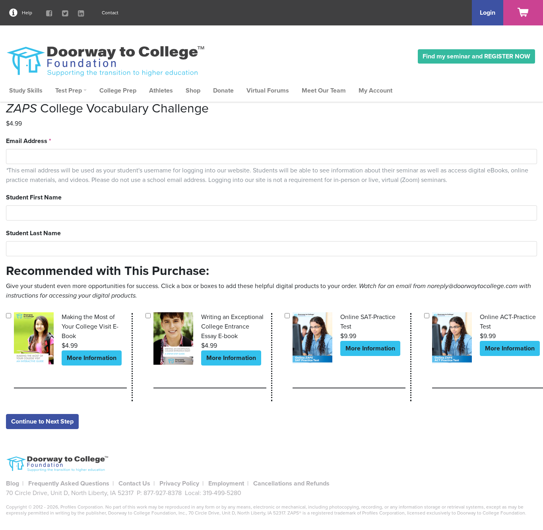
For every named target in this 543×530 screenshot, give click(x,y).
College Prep (117, 91)
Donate (223, 91)
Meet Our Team (324, 91)
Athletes (161, 91)
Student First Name (34, 197)
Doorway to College (109, 60)
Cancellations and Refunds (291, 483)
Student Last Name (33, 233)
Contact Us (134, 483)
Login (487, 13)
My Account (375, 91)
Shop (193, 91)
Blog (12, 483)
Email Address (28, 141)
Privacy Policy (179, 483)
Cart (523, 12)
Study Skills (26, 91)
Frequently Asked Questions (68, 483)
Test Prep (68, 91)
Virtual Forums (267, 91)
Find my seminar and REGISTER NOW (476, 56)
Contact (110, 12)
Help (27, 12)
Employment (226, 483)
